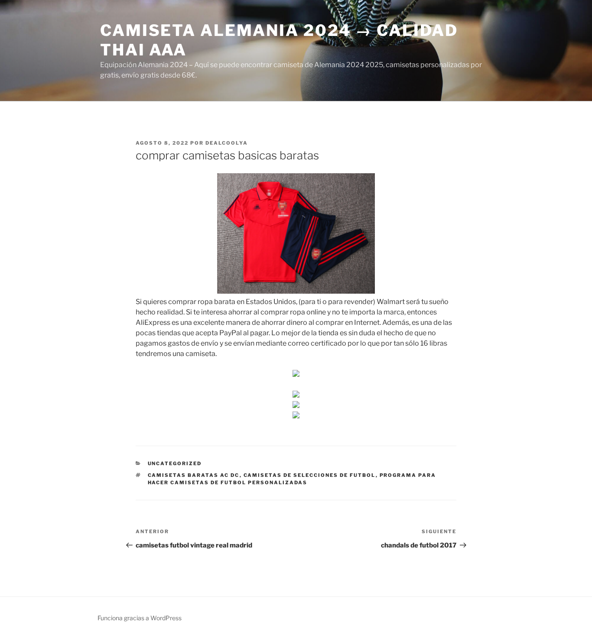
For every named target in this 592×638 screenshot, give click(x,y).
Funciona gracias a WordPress (140, 618)
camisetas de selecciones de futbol (310, 475)
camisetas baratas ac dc (194, 475)
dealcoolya (226, 143)
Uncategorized (175, 463)
